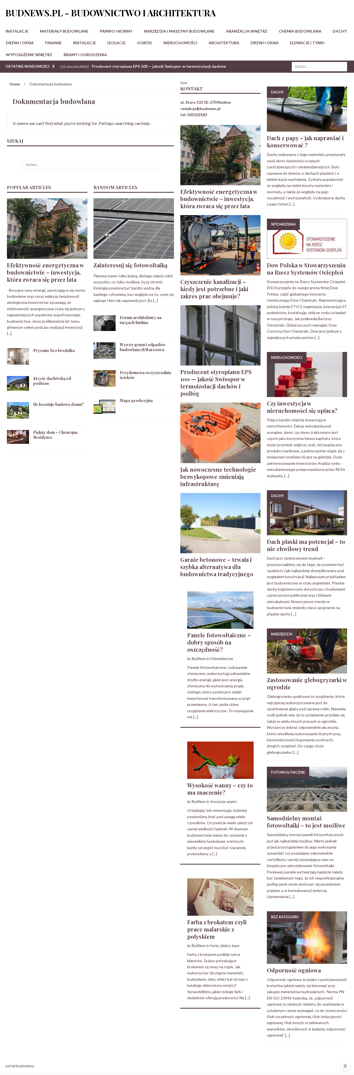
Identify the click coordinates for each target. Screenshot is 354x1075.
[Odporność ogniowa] (307, 960)
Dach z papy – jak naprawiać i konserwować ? (305, 141)
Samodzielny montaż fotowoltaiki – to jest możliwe (306, 821)
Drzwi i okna (20, 42)
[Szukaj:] (319, 66)
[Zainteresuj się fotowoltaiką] (133, 255)
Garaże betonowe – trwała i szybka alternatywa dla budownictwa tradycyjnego (216, 567)
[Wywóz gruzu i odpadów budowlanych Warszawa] (104, 355)
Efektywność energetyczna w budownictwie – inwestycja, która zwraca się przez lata (45, 272)
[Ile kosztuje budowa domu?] (18, 415)
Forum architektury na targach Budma (141, 320)
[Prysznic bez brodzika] (18, 361)
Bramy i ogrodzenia (85, 54)
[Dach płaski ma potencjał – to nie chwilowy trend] (307, 532)
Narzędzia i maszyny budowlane (179, 31)
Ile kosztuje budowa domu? (58, 404)
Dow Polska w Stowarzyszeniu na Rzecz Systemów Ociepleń (306, 268)
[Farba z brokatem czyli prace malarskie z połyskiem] (220, 912)
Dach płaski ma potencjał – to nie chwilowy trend (306, 545)
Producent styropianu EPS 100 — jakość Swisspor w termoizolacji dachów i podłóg (216, 382)
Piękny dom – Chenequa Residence (55, 435)
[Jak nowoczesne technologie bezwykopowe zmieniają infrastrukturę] (220, 459)
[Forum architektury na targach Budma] (104, 327)
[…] (292, 204)
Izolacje (116, 42)
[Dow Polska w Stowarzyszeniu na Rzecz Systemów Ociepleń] (307, 255)
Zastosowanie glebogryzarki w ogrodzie (307, 683)
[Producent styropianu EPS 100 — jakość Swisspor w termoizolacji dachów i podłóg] (220, 362)
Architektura (224, 42)
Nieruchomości (180, 42)
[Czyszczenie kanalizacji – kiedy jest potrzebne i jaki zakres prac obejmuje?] (220, 272)
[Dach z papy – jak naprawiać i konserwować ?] (307, 128)
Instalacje (17, 31)
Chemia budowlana (300, 31)
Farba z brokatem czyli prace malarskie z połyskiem (217, 929)
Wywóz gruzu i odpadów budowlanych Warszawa (142, 347)
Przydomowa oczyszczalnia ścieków (145, 375)
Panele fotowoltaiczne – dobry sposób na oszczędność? (219, 642)
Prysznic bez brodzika (54, 350)
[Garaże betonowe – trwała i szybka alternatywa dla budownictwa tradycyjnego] (220, 549)
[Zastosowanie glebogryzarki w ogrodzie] (307, 670)
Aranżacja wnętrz (246, 31)
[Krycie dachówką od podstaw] (18, 387)
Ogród (144, 42)
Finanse (53, 42)
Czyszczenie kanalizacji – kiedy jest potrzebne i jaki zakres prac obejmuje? (214, 289)
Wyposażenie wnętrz (29, 54)
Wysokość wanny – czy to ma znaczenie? (220, 788)
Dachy (340, 31)
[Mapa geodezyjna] (104, 411)
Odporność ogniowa (294, 970)
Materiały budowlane (64, 31)
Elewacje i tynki (307, 42)
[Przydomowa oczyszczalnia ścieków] (104, 383)
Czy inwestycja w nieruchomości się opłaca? (302, 407)
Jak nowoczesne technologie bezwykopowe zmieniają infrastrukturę (218, 476)
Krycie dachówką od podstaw (52, 381)
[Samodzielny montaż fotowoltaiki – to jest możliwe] (307, 808)
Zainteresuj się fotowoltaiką (130, 265)
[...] (9, 333)
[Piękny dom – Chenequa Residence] (18, 440)
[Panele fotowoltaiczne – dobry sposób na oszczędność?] (220, 625)
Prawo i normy (116, 31)
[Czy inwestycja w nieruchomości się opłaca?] (307, 394)
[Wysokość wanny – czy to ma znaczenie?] (220, 775)
